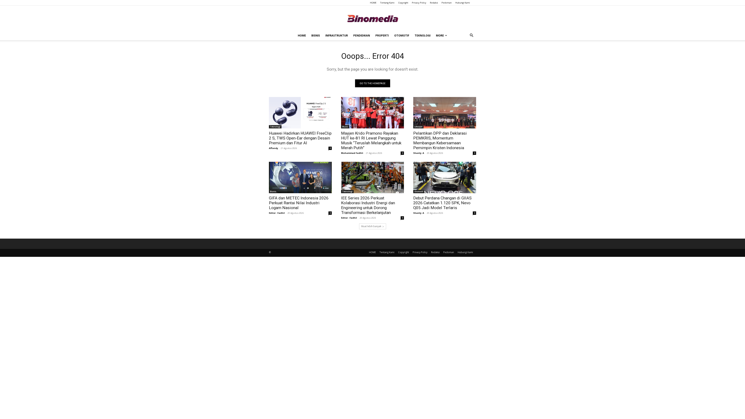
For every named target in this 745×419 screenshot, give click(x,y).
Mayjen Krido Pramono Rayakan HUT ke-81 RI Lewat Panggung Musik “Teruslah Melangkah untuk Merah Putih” (371, 140)
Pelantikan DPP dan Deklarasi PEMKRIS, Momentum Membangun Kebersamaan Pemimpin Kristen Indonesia (440, 140)
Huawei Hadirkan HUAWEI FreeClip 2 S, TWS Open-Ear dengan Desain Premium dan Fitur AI (300, 138)
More (440, 35)
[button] (471, 36)
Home (302, 35)
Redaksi (434, 2)
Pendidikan (361, 35)
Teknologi (423, 35)
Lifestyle (418, 126)
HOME (373, 2)
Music (345, 126)
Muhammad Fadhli (352, 152)
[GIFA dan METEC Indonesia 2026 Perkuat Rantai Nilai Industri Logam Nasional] (300, 177)
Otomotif (401, 35)
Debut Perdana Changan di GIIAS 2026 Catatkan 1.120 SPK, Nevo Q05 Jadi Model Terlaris (442, 203)
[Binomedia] (372, 18)
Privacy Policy (419, 2)
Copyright (403, 2)
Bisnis (315, 35)
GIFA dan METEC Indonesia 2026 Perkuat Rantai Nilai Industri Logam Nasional (298, 203)
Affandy (273, 148)
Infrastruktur (336, 35)
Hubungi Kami (462, 2)
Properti (382, 35)
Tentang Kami (387, 2)
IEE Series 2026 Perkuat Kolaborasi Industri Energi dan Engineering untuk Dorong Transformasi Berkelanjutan (368, 205)
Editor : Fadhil (277, 212)
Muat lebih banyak (371, 226)
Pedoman (447, 2)
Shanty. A (418, 152)
